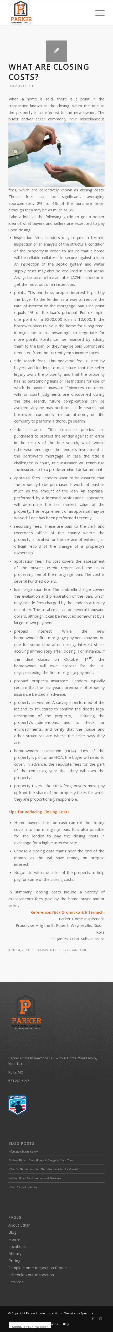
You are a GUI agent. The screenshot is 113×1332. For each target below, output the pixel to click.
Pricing (14, 1260)
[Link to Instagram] (101, 1319)
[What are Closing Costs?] (56, 51)
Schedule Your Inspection (31, 1274)
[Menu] (97, 13)
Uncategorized (21, 86)
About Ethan (19, 1225)
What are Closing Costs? (48, 71)
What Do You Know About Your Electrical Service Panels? (43, 1169)
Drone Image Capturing (23, 1187)
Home (14, 1239)
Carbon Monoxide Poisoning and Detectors (34, 1178)
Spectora (87, 1313)
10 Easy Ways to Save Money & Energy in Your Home (41, 1160)
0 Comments (45, 950)
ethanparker (78, 950)
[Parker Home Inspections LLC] (46, 13)
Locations (17, 1246)
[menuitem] (97, 13)
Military (15, 1253)
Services (16, 1281)
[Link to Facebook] (93, 1319)
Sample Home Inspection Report (38, 1267)
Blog (12, 1232)
